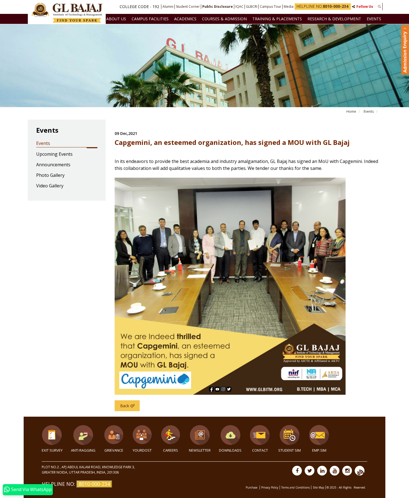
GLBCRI (251, 6)
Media (289, 6)
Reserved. (360, 487)
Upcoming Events (54, 154)
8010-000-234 (94, 484)
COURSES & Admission (224, 18)
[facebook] (297, 471)
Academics (185, 18)
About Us (116, 18)
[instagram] (347, 471)
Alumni (167, 6)
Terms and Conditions (295, 487)
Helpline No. (322, 6)
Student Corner (188, 6)
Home (351, 111)
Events (374, 18)
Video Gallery (49, 186)
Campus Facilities (150, 18)
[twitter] (309, 471)
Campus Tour (270, 6)
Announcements (53, 165)
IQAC (239, 6)
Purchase (252, 487)
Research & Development (334, 18)
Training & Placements (277, 18)
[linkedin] (322, 471)
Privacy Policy (269, 487)
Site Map (318, 487)
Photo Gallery (50, 175)
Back (124, 405)
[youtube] (334, 471)
